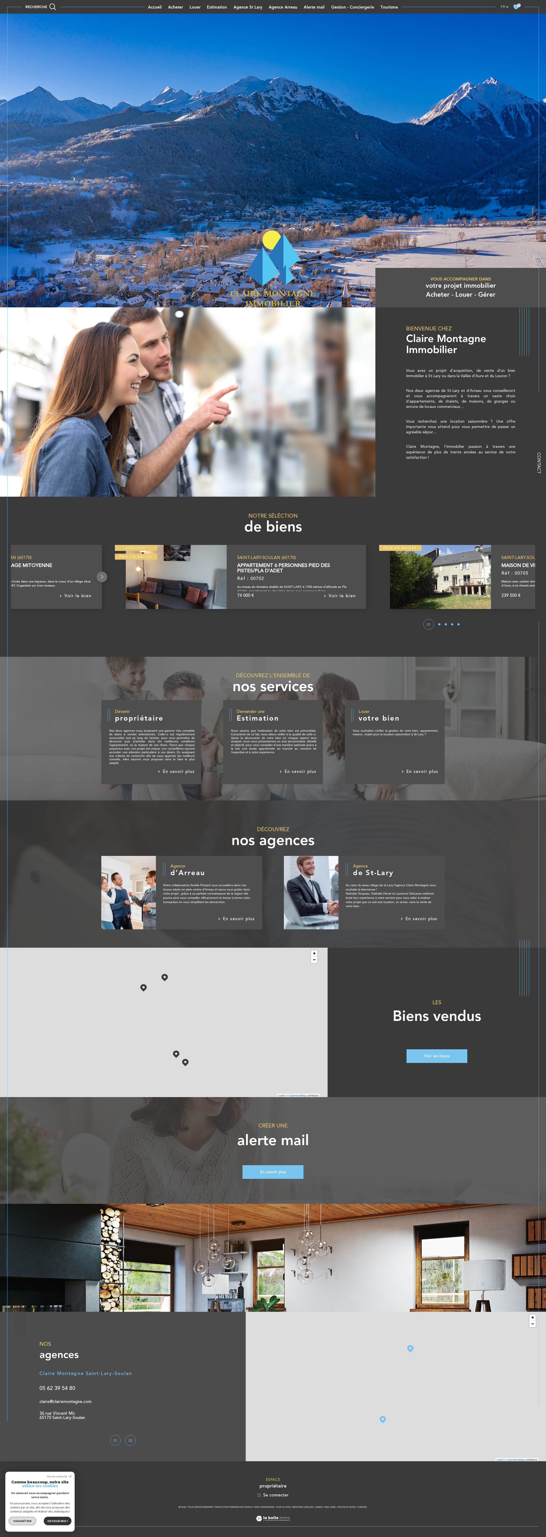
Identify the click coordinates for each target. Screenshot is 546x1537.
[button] (102, 577)
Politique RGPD (346, 1507)
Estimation (217, 7)
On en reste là (57, 1476)
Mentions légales (302, 1507)
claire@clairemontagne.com (65, 1401)
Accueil (155, 7)
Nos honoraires (264, 1507)
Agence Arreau (283, 7)
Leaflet (281, 1095)
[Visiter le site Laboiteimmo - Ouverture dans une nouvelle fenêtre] (273, 1523)
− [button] (314, 959)
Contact (539, 463)
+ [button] (314, 953)
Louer (195, 7)
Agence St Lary (248, 7)
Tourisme (389, 7)
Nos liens (329, 1507)
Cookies (362, 1507)
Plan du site (283, 1507)
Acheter (175, 7)
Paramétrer (22, 1521)
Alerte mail (314, 7)
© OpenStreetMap (296, 1095)
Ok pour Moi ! (57, 1521)
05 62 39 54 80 (57, 1388)
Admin (318, 1507)
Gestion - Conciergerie (352, 7)
